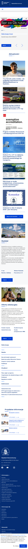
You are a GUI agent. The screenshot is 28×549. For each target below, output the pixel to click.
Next (21, 45)
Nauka (3, 352)
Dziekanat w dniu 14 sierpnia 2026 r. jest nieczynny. (12, 208)
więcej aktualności (12, 216)
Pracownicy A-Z (18, 273)
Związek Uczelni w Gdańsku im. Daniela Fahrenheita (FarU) (16, 421)
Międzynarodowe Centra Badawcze (9, 481)
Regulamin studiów (6, 379)
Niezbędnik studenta (14, 412)
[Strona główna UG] (5, 3)
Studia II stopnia (18, 327)
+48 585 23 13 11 (6, 462)
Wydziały (3, 477)
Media (2, 519)
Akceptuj (23, 545)
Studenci (4, 368)
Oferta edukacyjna (9, 305)
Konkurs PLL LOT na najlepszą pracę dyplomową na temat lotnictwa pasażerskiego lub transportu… (13, 157)
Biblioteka (3, 482)
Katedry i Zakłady (6, 273)
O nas (2, 270)
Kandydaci (3, 509)
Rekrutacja (5, 345)
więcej (5, 280)
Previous (17, 45)
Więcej (4, 45)
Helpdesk (3, 531)
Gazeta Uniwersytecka (6, 533)
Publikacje (4, 363)
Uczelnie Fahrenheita (6, 499)
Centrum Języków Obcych (7, 484)
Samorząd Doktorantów (6, 491)
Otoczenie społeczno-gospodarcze (9, 517)
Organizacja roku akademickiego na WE (12, 375)
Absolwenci (4, 514)
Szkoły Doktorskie (5, 479)
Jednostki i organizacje (6, 496)
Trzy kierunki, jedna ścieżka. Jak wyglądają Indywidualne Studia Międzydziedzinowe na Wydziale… (13, 81)
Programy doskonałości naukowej (8, 492)
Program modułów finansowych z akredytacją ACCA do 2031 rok (13, 132)
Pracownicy (4, 515)
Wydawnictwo (4, 487)
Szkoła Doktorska (6, 330)
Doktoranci (5, 384)
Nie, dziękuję (16, 546)
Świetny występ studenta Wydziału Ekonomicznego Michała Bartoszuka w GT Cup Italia (13, 107)
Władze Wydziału (18, 270)
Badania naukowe (13, 428)
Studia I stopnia (5, 327)
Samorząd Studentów (6, 489)
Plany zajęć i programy (7, 373)
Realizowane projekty (6, 494)
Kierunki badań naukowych (8, 357)
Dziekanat (4, 377)
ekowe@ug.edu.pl (5, 465)
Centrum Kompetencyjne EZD (8, 501)
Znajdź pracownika (5, 497)
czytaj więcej (12, 417)
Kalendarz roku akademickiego (8, 529)
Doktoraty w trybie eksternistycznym (11, 394)
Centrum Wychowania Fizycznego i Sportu (10, 486)
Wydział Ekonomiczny (17, 3)
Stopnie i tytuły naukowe (8, 361)
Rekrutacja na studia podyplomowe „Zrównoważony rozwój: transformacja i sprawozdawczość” (13, 184)
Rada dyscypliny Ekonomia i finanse (11, 359)
